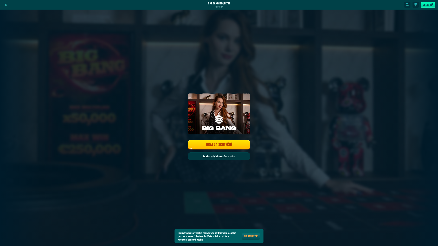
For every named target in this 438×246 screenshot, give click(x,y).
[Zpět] (6, 5)
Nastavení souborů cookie (190, 239)
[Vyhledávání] (407, 5)
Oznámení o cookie (226, 233)
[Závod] (416, 5)
